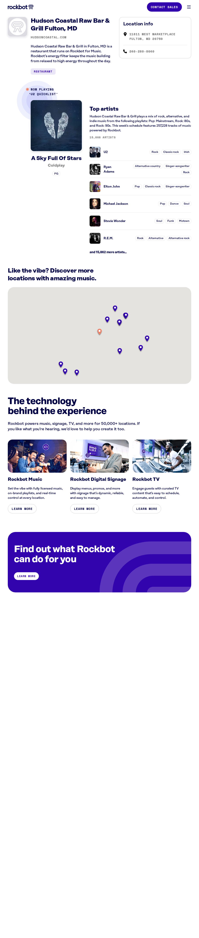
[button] (99, 332)
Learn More (22, 508)
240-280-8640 (142, 51)
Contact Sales (164, 7)
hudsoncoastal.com (48, 37)
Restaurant (43, 71)
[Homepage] (20, 7)
